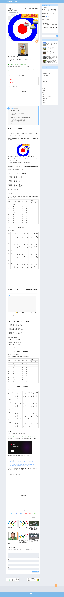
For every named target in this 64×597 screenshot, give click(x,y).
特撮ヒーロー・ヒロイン (46, 96)
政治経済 (43, 88)
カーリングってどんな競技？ (15, 110)
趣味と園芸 (44, 100)
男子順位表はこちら (14, 114)
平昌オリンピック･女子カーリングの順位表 (18, 120)
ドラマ (43, 79)
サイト (9, 567)
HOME (32, 593)
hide (16, 108)
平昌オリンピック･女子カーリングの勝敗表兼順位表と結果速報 (20, 117)
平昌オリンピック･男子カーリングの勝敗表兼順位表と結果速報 (20, 111)
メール (9, 563)
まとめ (11, 123)
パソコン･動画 (44, 81)
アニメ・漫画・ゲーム (46, 73)
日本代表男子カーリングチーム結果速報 (17, 113)
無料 (43, 94)
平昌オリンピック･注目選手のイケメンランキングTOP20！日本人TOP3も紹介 (21, 464)
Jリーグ (43, 71)
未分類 (43, 90)
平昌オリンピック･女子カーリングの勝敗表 (18, 121)
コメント (9, 551)
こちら (47, 16)
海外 (43, 92)
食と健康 (43, 102)
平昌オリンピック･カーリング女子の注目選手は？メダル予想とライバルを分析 (21, 461)
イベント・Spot (45, 75)
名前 (9, 559)
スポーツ (37, 517)
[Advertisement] (23, 98)
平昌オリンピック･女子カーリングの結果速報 (18, 119)
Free (43, 69)
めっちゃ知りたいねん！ (12, 1)
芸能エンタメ (44, 98)
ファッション (44, 83)
